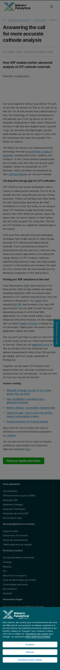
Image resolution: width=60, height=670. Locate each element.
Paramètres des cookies (30, 660)
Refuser (30, 652)
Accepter (30, 644)
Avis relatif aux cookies (38, 637)
